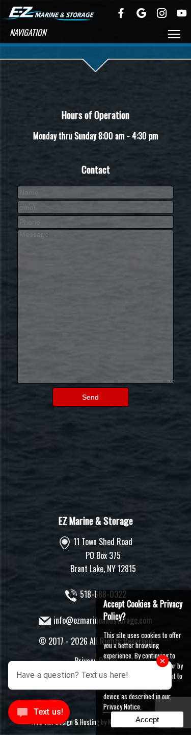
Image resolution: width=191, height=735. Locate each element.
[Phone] (95, 221)
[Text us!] (39, 714)
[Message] (95, 380)
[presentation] (121, 14)
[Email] (95, 206)
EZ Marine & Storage (96, 520)
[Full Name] (95, 191)
